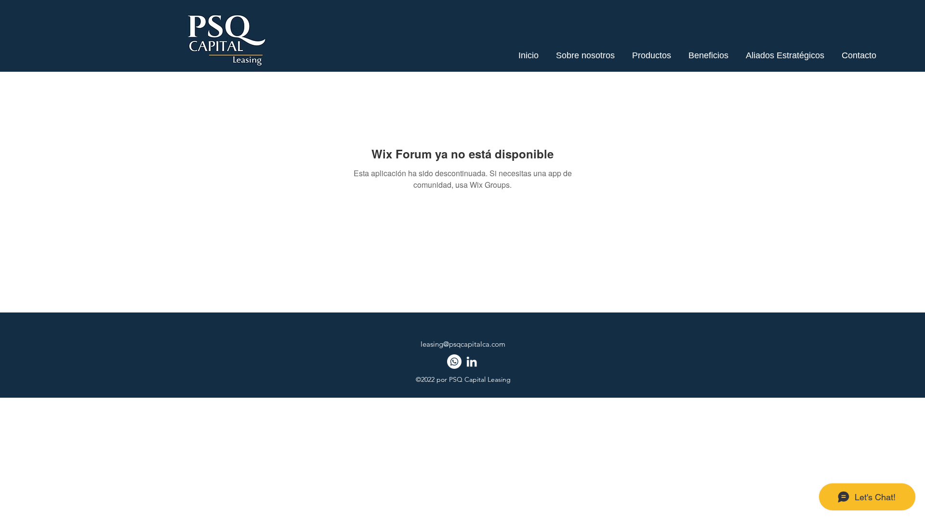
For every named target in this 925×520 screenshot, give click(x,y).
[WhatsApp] (454, 361)
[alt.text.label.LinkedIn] (471, 361)
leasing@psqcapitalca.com (463, 344)
